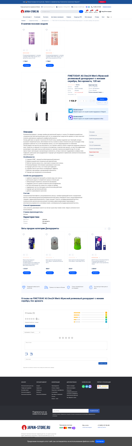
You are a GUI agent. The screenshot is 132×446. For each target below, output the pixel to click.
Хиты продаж (88, 17)
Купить (28, 65)
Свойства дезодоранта (95, 138)
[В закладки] (24, 29)
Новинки (69, 17)
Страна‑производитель (95, 148)
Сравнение (39, 388)
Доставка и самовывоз (57, 17)
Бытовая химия (24, 390)
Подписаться (94, 410)
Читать (78, 84)
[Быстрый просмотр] (24, 50)
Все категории (26, 17)
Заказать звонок (107, 6)
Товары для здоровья (26, 388)
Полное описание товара (95, 92)
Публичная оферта (71, 388)
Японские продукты (26, 392)
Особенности (93, 135)
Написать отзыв (30, 326)
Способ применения (94, 145)
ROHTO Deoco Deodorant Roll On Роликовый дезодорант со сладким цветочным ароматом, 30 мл (100, 262)
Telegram (90, 427)
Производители (55, 385)
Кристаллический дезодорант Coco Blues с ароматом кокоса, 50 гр (54, 261)
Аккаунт (38, 385)
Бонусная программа (41, 394)
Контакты (45, 17)
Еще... (108, 17)
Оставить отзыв (102, 363)
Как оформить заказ (71, 397)
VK (83, 427)
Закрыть (102, 1)
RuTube (85, 427)
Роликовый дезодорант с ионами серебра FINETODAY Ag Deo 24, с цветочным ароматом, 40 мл (55, 57)
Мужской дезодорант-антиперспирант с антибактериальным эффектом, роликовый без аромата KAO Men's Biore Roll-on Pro (31, 262)
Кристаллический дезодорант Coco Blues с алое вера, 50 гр (77, 260)
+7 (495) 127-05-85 (103, 425)
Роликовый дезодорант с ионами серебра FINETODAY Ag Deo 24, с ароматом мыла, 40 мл (32, 57)
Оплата (53, 396)
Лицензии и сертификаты (58, 390)
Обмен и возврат (71, 385)
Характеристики (94, 152)
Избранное (39, 390)
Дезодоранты (52, 228)
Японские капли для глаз (27, 385)
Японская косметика (26, 394)
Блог (103, 17)
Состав (91, 142)
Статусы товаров (55, 388)
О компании (37, 17)
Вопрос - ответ (55, 398)
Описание (92, 132)
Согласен (100, 441)
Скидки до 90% (78, 17)
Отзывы (97, 17)
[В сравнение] (27, 50)
